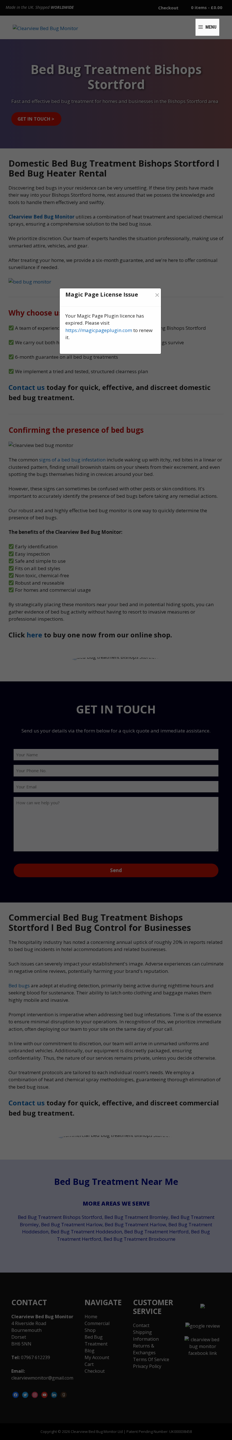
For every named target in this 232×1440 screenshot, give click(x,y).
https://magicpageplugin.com (98, 330)
